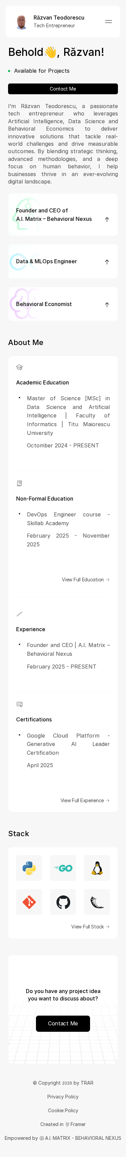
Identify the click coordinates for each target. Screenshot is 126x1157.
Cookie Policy (63, 1110)
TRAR (87, 1083)
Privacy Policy (63, 1096)
